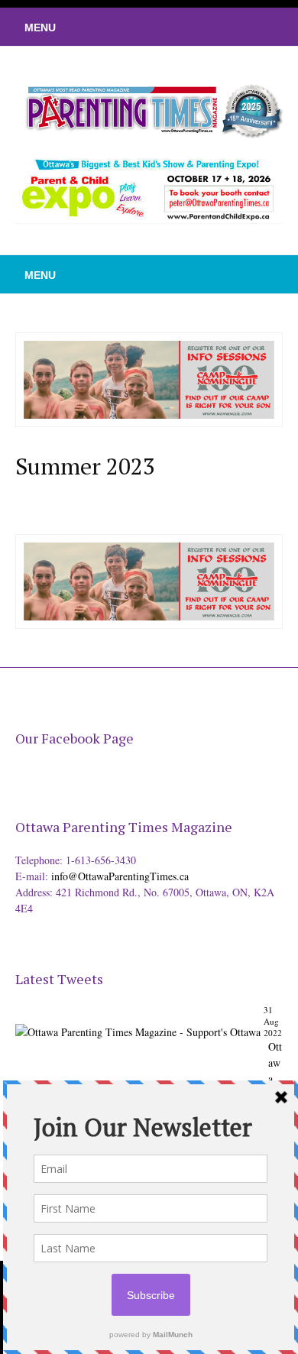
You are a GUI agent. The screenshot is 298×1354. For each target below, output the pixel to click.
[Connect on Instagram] (263, 26)
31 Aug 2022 (273, 1021)
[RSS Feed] (194, 26)
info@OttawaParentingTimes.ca (120, 876)
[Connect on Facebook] (240, 26)
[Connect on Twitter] (217, 26)
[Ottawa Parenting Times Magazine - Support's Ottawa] (138, 1020)
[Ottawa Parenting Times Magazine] (149, 109)
